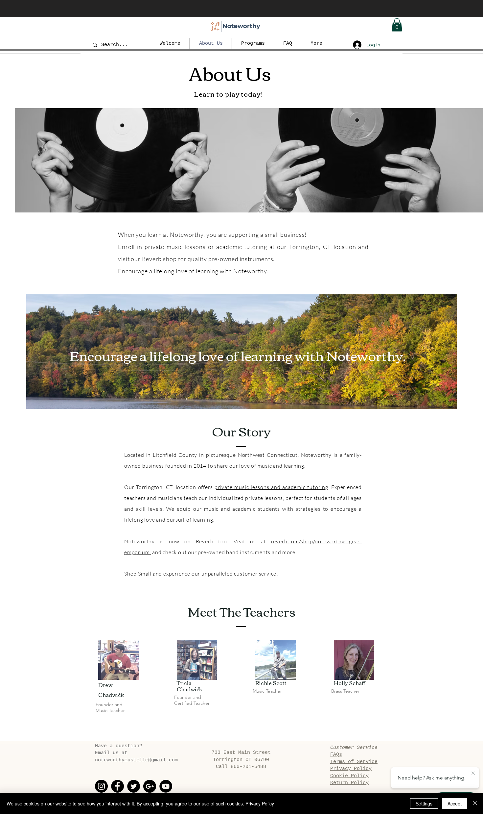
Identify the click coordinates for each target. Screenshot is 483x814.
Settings (424, 803)
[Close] (475, 803)
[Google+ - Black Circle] (149, 786)
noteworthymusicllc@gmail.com (136, 760)
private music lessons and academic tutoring (271, 487)
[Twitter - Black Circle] (133, 786)
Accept (455, 803)
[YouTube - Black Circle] (165, 786)
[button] (396, 25)
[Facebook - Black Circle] (117, 786)
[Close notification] (473, 774)
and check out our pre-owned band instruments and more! (224, 552)
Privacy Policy (259, 803)
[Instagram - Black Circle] (101, 786)
